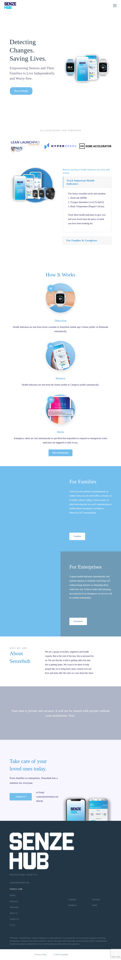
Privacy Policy (41, 955)
